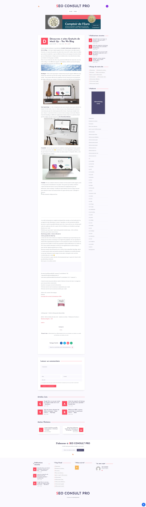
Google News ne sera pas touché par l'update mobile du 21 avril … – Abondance (52, 403)
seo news (90, 198)
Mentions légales (45, 318)
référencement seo (52, 333)
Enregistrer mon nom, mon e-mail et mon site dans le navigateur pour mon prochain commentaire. (60, 382)
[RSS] (39, 6)
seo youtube (91, 244)
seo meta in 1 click (92, 193)
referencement (93, 76)
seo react (90, 222)
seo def (90, 169)
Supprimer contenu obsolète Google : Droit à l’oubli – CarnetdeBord (99, 59)
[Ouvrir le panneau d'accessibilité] (143, 504)
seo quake (91, 214)
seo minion (91, 196)
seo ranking (91, 220)
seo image (91, 185)
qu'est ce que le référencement (96, 74)
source (42, 322)
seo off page (91, 204)
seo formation (91, 172)
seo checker (62, 335)
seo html (90, 182)
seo (61, 329)
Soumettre (80, 450)
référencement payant (93, 145)
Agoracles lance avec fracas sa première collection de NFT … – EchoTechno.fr (100, 40)
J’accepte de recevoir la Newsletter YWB (51, 296)
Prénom (43, 294)
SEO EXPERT (105, 467)
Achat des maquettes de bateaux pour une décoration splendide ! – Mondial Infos (76, 403)
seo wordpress (92, 241)
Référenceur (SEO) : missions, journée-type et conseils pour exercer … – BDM (75, 411)
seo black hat (56, 335)
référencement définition (95, 79)
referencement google (94, 81)
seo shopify (91, 225)
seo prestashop (92, 212)
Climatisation (92, 70)
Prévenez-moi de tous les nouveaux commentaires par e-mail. (55, 287)
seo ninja (90, 201)
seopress (90, 246)
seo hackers (91, 177)
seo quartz (91, 217)
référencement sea (92, 147)
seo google (91, 174)
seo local (90, 190)
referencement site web (93, 153)
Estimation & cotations (101, 70)
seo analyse (74, 333)
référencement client (102, 76)
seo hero (90, 180)
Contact (75, 11)
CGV (52, 318)
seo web (66, 335)
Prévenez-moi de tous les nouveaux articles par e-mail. (54, 288)
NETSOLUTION (76, 497)
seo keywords (91, 188)
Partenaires (92, 72)
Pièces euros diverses (100, 72)
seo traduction (91, 236)
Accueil (70, 11)
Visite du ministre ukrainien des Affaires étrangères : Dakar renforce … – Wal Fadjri (51, 411)
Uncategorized (92, 249)
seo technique (91, 230)
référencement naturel (94, 83)
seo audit (79, 333)
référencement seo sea (61, 333)
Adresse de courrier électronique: (49, 292)
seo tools (90, 233)
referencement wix (92, 155)
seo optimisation (92, 209)
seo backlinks (91, 161)
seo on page (91, 206)
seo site (90, 228)
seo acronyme (68, 333)
